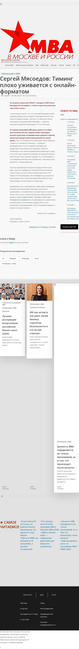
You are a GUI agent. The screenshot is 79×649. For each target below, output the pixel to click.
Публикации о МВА (10, 73)
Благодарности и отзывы (29, 614)
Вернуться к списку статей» (42, 227)
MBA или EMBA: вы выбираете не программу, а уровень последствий (29, 543)
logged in (12, 242)
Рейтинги (5, 311)
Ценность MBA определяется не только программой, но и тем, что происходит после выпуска (68, 529)
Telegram (13, 258)
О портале (24, 609)
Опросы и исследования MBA (11, 304)
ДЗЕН (42, 595)
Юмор (42, 603)
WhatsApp (25, 258)
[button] (69, 226)
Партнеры (23, 603)
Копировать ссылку (9, 264)
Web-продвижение (46, 609)
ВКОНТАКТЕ (27, 595)
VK (3, 258)
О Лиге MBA (24, 620)
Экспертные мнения (37, 307)
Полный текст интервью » (46, 213)
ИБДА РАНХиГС (28, 197)
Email (37, 258)
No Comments (29, 95)
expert (7, 95)
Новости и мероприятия (69, 119)
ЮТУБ (54, 595)
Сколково (37, 197)
